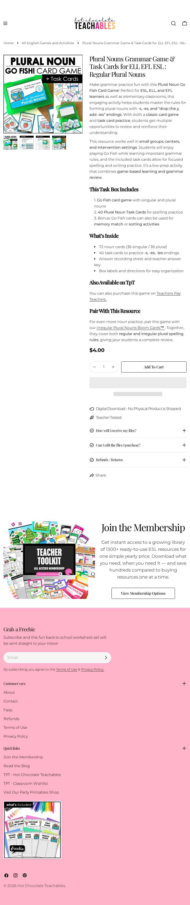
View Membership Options (143, 593)
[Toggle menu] (5, 23)
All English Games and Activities (48, 43)
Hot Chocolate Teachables (41, 885)
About (9, 692)
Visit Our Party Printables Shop (31, 792)
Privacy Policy (15, 736)
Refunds (11, 719)
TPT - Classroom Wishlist (25, 783)
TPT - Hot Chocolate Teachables (32, 775)
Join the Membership (23, 757)
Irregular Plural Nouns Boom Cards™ (131, 328)
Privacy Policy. (92, 669)
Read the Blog (16, 766)
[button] (138, 382)
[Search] (173, 23)
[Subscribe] (106, 657)
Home (8, 43)
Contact (10, 701)
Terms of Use (15, 727)
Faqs (7, 710)
